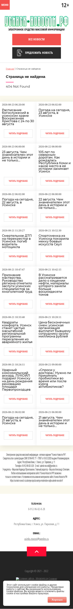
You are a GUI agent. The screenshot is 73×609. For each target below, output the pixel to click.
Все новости (36, 39)
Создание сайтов (41, 580)
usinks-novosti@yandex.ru (36, 539)
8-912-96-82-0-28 (36, 509)
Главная (10, 68)
